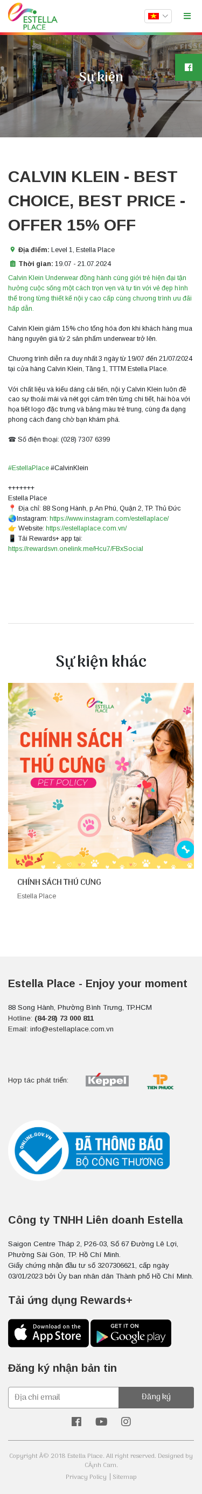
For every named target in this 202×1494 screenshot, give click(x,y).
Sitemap (125, 1477)
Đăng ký (156, 1397)
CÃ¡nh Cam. (101, 1465)
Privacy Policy (86, 1477)
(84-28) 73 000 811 (64, 1018)
